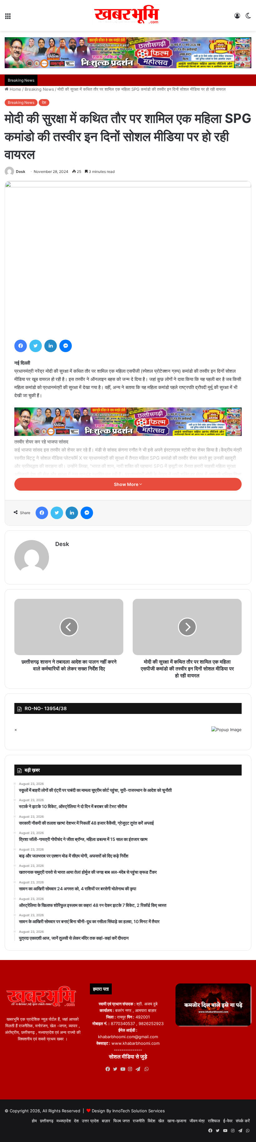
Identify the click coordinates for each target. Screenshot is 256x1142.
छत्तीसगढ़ (46, 1120)
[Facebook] (20, 346)
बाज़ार (106, 1120)
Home (14, 89)
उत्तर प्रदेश (90, 1120)
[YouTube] (124, 1069)
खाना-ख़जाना (176, 1120)
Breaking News (39, 89)
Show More (126, 484)
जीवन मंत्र (197, 1120)
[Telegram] (139, 1069)
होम (34, 1120)
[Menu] (8, 18)
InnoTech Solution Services (138, 1110)
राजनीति (139, 1120)
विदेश (151, 1120)
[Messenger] (65, 346)
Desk (20, 171)
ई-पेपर (228, 1120)
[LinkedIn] (50, 346)
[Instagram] (131, 1069)
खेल (161, 1120)
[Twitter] (35, 346)
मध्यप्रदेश (64, 1120)
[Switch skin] (248, 18)
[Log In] (237, 18)
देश (44, 102)
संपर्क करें (243, 1120)
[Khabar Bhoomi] (128, 15)
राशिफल (214, 1120)
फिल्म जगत (121, 1120)
